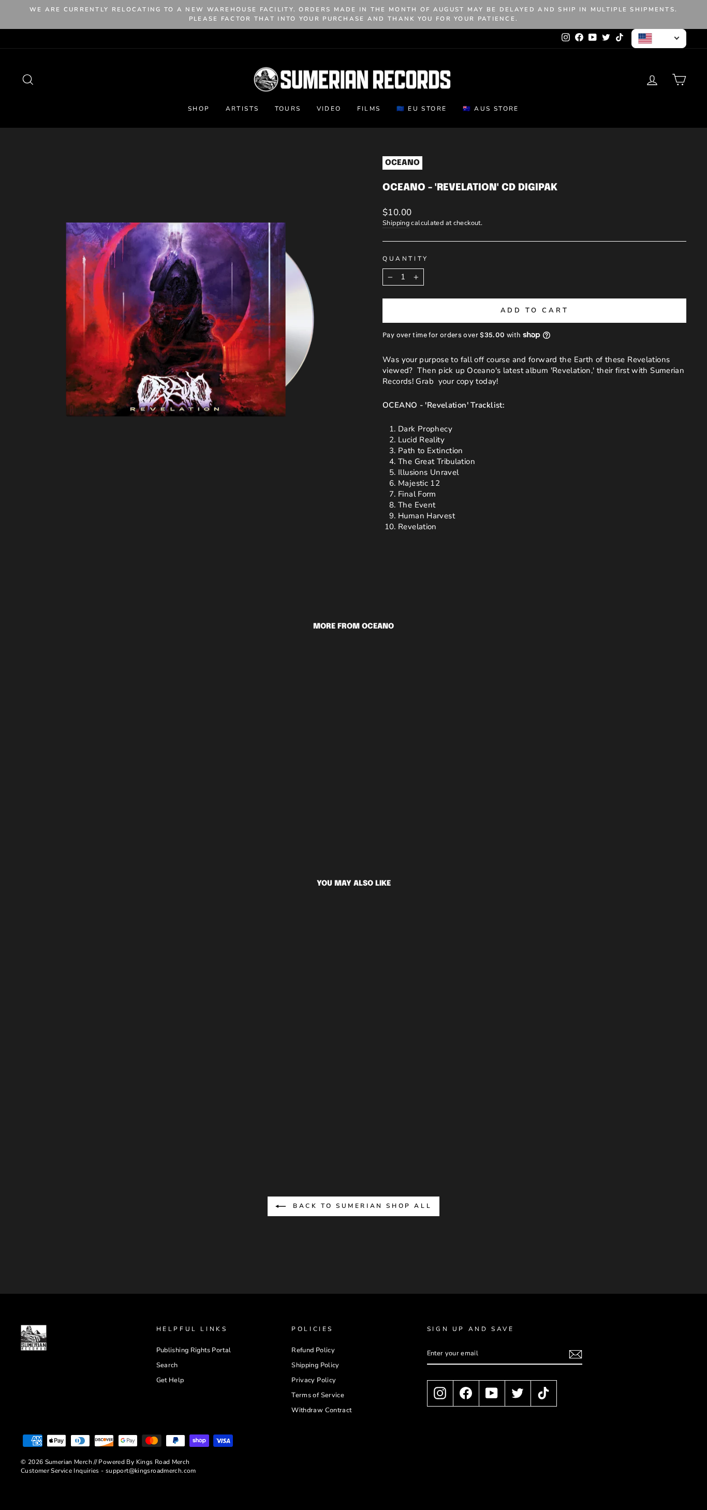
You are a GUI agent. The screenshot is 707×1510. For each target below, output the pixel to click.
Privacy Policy (313, 1380)
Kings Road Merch (163, 1462)
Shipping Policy (315, 1365)
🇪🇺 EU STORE (421, 108)
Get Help (170, 1380)
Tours (288, 108)
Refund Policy (313, 1350)
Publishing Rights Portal (193, 1350)
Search (167, 1365)
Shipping (395, 223)
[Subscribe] (575, 1354)
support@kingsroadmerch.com (151, 1471)
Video (329, 108)
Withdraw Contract (321, 1410)
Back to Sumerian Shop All (361, 1206)
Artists (242, 108)
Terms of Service (317, 1395)
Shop (199, 108)
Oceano (402, 163)
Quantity (405, 259)
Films (369, 108)
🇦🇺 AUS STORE (491, 108)
